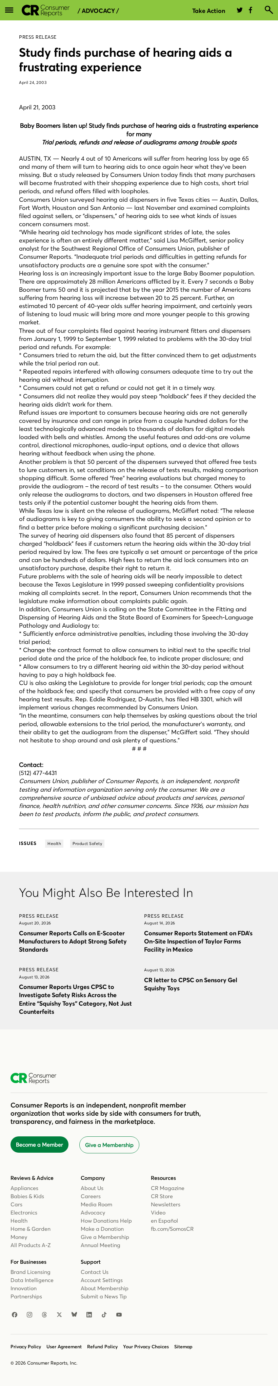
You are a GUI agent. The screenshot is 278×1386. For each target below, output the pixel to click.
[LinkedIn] (89, 1315)
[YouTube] (119, 1315)
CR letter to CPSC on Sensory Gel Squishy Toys (190, 984)
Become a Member (39, 1144)
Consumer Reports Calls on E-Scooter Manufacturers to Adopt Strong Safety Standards (73, 941)
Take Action (208, 11)
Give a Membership (109, 1144)
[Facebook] (15, 1315)
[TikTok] (104, 1315)
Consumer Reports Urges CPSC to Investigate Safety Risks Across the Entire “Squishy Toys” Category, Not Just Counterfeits (75, 999)
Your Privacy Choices (146, 1347)
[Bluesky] (74, 1315)
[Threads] (44, 1315)
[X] (59, 1315)
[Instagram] (29, 1315)
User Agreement (64, 1347)
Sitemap (183, 1347)
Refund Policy (102, 1347)
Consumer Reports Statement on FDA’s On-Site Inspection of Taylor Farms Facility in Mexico (198, 941)
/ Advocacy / (98, 11)
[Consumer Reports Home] (37, 1078)
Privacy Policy (26, 1347)
